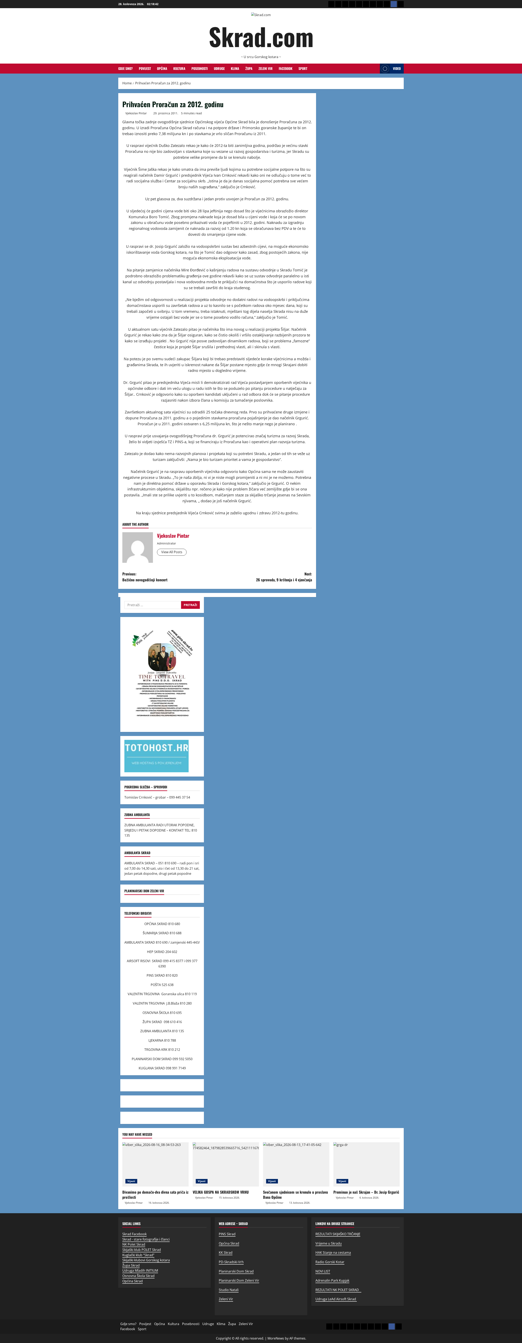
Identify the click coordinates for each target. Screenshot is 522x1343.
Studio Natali (229, 1290)
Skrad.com (261, 36)
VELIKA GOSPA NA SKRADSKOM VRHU (221, 1192)
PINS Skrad (227, 1234)
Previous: (144, 576)
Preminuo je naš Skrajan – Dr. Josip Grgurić (366, 1192)
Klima (235, 68)
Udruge (219, 68)
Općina (162, 68)
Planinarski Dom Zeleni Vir (239, 1280)
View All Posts (171, 552)
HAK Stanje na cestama (333, 1252)
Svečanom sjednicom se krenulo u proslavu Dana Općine (295, 1194)
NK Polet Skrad (133, 1244)
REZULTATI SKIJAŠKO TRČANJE (337, 1234)
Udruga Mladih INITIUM (140, 1270)
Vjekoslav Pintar (136, 113)
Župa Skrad (131, 1265)
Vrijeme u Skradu (328, 1243)
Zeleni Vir (266, 68)
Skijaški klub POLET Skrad (141, 1249)
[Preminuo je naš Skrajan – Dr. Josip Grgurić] (366, 1164)
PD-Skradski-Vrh (231, 1262)
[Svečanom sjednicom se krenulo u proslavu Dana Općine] (296, 1164)
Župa (248, 68)
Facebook (285, 68)
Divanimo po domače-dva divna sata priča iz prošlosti (155, 1194)
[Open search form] (375, 69)
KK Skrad (225, 1252)
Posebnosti (199, 68)
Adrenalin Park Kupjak (332, 1280)
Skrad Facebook (134, 1234)
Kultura (179, 68)
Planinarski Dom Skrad (236, 1271)
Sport (303, 68)
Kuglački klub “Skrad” (138, 1255)
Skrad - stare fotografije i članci (146, 1239)
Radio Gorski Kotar (329, 1262)
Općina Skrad (132, 1281)
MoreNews (276, 1338)
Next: (284, 576)
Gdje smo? (125, 68)
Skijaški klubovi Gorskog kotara (146, 1260)
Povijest (145, 68)
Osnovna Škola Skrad (138, 1276)
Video (397, 68)
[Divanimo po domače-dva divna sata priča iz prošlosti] (155, 1164)
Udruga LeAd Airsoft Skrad (336, 1299)
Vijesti (131, 1181)
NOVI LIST (322, 1271)
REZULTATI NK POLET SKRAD (338, 1290)
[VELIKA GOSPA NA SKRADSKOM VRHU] (226, 1164)
